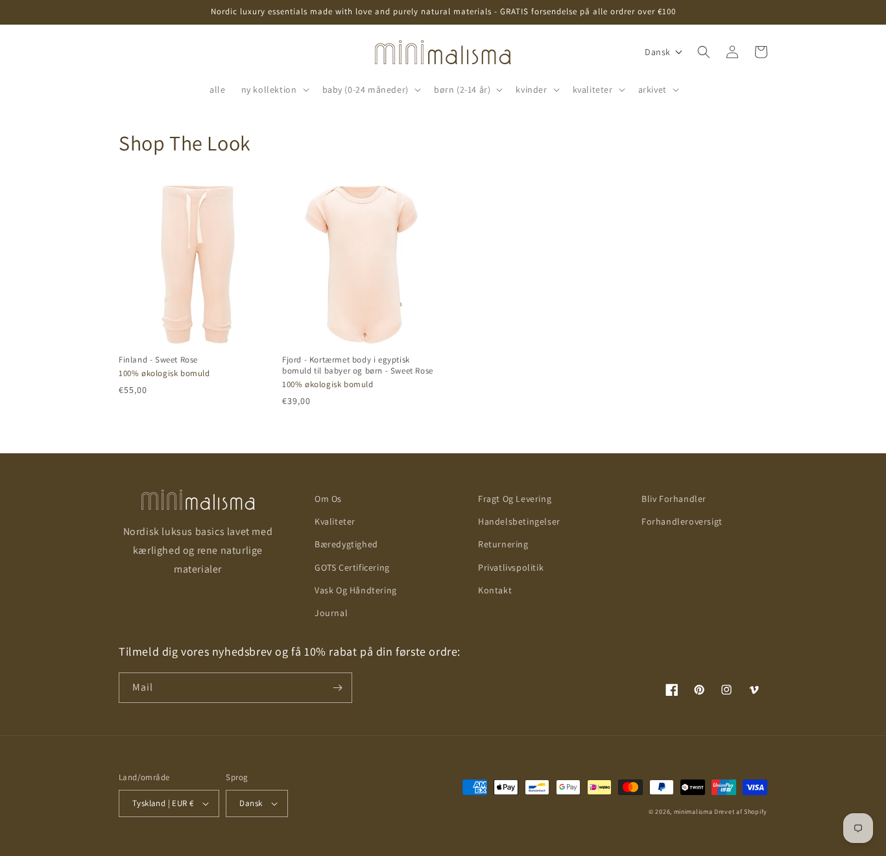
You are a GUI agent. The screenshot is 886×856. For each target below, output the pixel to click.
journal (331, 613)
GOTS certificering (352, 567)
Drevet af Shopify (740, 811)
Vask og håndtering (356, 590)
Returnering (503, 544)
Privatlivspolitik (511, 567)
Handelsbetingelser (519, 521)
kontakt (495, 590)
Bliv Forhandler (673, 499)
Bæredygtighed (346, 544)
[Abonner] (337, 687)
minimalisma (693, 811)
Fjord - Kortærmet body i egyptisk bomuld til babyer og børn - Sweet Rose (357, 365)
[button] (274, 89)
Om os (328, 499)
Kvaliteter (335, 521)
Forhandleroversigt (682, 521)
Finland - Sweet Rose (158, 360)
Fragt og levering (514, 499)
